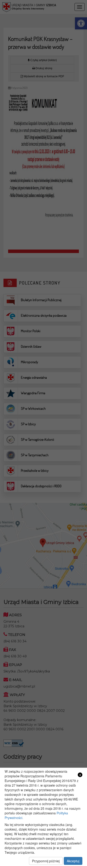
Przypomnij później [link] (46, 861)
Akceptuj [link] (73, 861)
